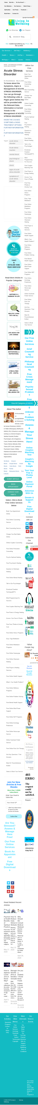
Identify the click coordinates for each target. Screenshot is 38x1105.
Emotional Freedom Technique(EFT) (29, 152)
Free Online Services (15, 1027)
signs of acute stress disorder (14, 171)
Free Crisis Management (29, 378)
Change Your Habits (13, 493)
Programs (8, 1024)
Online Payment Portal (29, 484)
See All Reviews (29, 667)
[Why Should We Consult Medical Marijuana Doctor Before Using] (21, 912)
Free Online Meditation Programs (28, 206)
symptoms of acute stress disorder (13, 178)
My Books (6, 461)
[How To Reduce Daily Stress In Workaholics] (14, 912)
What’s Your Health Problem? (15, 682)
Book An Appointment (9, 854)
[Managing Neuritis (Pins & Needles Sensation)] (14, 966)
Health (4, 55)
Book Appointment (13, 485)
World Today (27, 6)
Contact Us (15, 13)
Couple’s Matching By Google (29, 462)
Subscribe (13, 816)
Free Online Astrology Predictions (28, 280)
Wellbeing (26, 50)
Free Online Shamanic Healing (28, 220)
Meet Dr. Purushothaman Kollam (29, 317)
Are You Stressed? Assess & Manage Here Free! (10, 829)
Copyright (15, 1041)
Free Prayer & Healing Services (29, 228)
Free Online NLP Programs (14, 717)
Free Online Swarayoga (13, 653)
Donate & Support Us (29, 499)
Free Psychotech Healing (13, 563)
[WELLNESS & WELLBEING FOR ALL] (13, 398)
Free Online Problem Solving (14, 696)
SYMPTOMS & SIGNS (12, 122)
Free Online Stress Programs (14, 633)
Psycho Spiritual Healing (13, 557)
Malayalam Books (14, 471)
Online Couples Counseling (14, 542)
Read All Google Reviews (29, 673)
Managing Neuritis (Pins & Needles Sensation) (14, 975)
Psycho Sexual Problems (29, 390)
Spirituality (7, 9)
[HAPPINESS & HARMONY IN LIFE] (13, 302)
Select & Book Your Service (14, 771)
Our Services (17, 6)
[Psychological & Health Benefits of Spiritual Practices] (7, 912)
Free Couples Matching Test (14, 606)
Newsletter (8, 1022)
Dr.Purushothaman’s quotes (29, 747)
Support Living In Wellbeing (23, 1045)
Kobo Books (13, 466)
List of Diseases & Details (15, 65)
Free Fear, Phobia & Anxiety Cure (28, 185)
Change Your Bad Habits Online (28, 97)
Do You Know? (20, 2)
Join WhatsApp (13, 30)
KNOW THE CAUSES (12, 120)
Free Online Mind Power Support (28, 266)
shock (11, 165)
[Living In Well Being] (19, 24)
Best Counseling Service (13, 528)
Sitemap (21, 1100)
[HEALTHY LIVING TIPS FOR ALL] (13, 321)
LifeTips (20, 55)
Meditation (29, 55)
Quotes (20, 59)
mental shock (14, 154)
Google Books (13, 463)
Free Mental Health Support (14, 702)
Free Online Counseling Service (28, 84)
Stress (12, 55)
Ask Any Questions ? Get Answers (29, 309)
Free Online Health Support (14, 676)
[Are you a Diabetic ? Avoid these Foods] (21, 966)
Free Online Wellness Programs (28, 247)
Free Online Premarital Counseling (28, 111)
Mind (13, 59)
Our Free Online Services (10, 844)
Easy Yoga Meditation (12, 638)
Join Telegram (26, 30)
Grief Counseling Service (29, 353)
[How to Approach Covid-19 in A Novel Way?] (7, 966)
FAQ (7, 1032)
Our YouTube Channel (23, 1035)
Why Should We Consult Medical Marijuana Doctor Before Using (21, 925)
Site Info (11, 2)
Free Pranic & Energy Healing (15, 612)
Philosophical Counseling (29, 365)
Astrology (15, 1031)
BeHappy (5, 59)
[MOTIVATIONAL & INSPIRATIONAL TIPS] (13, 359)
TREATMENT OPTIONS (13, 125)
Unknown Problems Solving (29, 416)
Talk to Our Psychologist (13, 583)
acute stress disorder (13, 142)
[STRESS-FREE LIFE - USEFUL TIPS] (13, 379)
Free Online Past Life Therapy (15, 748)
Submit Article (13, 479)
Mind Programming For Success (28, 160)
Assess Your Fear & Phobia (14, 618)
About (7, 1030)
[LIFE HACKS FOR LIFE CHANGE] (13, 340)
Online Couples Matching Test (29, 451)
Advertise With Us (29, 492)
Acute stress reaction (13, 149)
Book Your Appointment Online (28, 76)
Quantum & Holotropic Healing (28, 132)
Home (6, 2)
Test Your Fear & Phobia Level (29, 474)
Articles (28, 59)
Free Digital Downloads (10, 865)
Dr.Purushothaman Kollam (29, 762)
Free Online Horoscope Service (28, 288)
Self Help (17, 50)
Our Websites (8, 6)
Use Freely (15, 9)
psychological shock (14, 160)
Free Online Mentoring (29, 403)
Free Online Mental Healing (14, 577)
